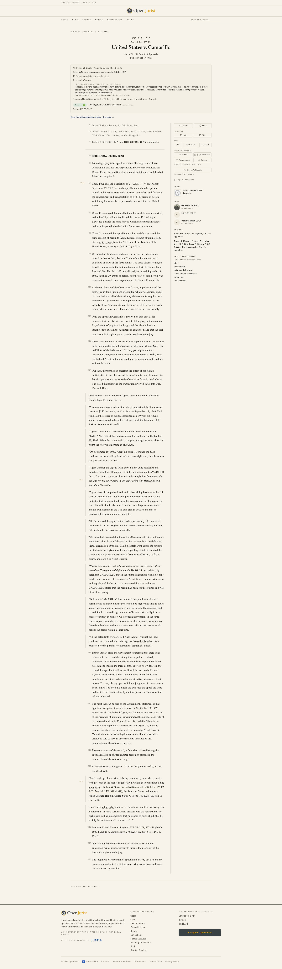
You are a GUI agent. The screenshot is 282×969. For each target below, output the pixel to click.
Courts (86, 20)
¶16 (89, 750)
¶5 (90, 163)
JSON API (183, 924)
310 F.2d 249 (130, 766)
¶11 (89, 316)
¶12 (89, 341)
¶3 (90, 141)
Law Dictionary (137, 923)
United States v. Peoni (121, 99)
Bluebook (205, 145)
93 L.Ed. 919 (107, 791)
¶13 (89, 370)
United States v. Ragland (115, 827)
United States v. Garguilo (145, 99)
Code (75, 20)
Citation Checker (138, 950)
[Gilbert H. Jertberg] (177, 207)
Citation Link (191, 145)
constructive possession (141, 679)
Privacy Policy (172, 961)
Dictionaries (114, 20)
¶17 (89, 766)
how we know (127, 105)
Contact (105, 961)
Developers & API (187, 916)
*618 (81, 480)
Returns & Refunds (122, 961)
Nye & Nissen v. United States (96, 99)
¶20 (89, 859)
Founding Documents (140, 942)
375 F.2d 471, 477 (140, 827)
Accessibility (90, 961)
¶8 (90, 233)
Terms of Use (155, 961)
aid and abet (108, 807)
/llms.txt (183, 920)
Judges (99, 20)
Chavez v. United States (112, 831)
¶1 (90, 125)
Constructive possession (185, 273)
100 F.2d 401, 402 (149, 795)
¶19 (89, 843)
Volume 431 (87, 31)
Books (130, 20)
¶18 (89, 827)
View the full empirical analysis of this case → (92, 117)
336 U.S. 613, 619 (150, 787)
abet (176, 263)
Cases (64, 20)
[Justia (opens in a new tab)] (96, 940)
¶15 (89, 703)
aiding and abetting (183, 270)
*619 (81, 782)
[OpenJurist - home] (141, 11)
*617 (82, 183)
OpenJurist (75, 31)
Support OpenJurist (200, 932)
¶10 (89, 287)
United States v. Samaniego (118, 95)
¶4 (90, 155)
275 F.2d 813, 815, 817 (138, 831)
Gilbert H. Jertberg (190, 205)
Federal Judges (137, 927)
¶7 (90, 212)
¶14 (89, 652)
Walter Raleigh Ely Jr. (191, 221)
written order (106, 242)
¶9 (90, 253)
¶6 (90, 183)
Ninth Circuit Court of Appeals (141, 54)
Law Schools (136, 935)
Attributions (140, 961)
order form (143, 641)
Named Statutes (138, 939)
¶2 (90, 131)
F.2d (97, 31)
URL (178, 145)
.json (84, 886)
